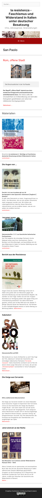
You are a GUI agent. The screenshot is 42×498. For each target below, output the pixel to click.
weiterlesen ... (6, 158)
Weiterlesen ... (18, 308)
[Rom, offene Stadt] (21, 77)
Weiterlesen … (7, 105)
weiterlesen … (6, 210)
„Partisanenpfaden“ (8, 367)
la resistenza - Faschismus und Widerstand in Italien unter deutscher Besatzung (21, 17)
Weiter (4, 480)
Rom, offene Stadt (14, 60)
